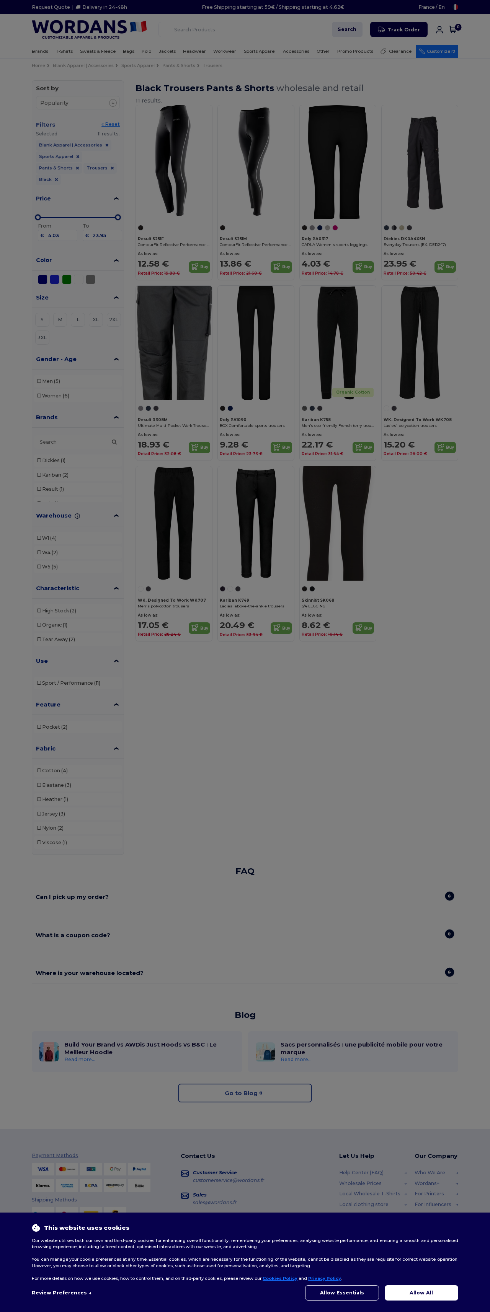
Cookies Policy (280, 1278)
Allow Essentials (342, 1293)
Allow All (421, 1293)
